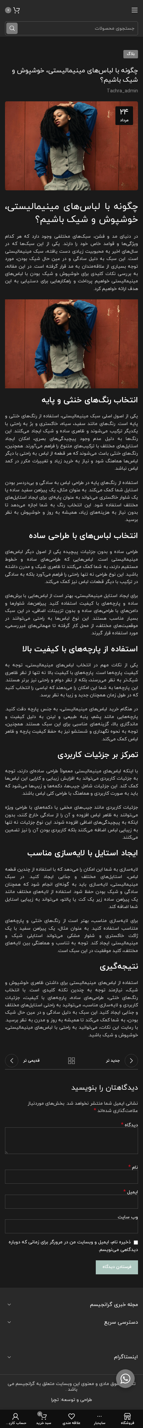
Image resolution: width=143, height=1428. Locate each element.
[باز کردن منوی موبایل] (134, 10)
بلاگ (131, 54)
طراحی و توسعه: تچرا (71, 1400)
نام (133, 1167)
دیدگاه (129, 1125)
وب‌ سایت (128, 1217)
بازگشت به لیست (71, 1060)
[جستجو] (12, 28)
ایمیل (130, 1192)
